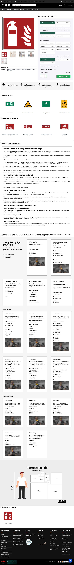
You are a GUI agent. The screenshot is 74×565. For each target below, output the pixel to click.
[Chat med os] (70, 560)
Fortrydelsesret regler (5, 556)
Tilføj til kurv (63, 76)
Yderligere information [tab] (14, 143)
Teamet (2, 534)
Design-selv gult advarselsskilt (64, 111)
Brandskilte (9, 69)
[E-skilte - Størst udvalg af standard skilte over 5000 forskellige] (6, 5)
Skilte (3, 9)
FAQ (37, 9)
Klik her (69, 19)
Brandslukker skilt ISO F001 (8, 523)
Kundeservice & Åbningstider (4, 539)
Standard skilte (11, 13)
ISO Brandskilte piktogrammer (46, 13)
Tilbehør (16, 9)
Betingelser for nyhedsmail (4, 549)
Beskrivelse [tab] (4, 143)
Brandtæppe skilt (64, 134)
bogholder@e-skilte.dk (54, 545)
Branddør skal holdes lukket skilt (46, 134)
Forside (3, 13)
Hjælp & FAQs (4, 542)
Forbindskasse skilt (46, 111)
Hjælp (33, 9)
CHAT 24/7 (71, 1)
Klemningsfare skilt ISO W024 (27, 111)
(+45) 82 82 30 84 (53, 535)
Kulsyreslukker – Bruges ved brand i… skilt (10, 134)
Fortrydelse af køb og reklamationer (5, 545)
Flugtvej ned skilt (10, 111)
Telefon (61, 87)
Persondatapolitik (4, 552)
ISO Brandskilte (33, 13)
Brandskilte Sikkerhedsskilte (16, 69)
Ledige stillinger (4, 536)
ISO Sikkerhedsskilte (22, 13)
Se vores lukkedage (66, 554)
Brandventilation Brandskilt (28, 134)
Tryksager (9, 9)
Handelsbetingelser (5, 554)
